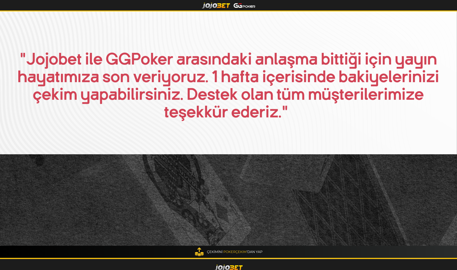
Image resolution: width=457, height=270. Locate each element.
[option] (228, 82)
